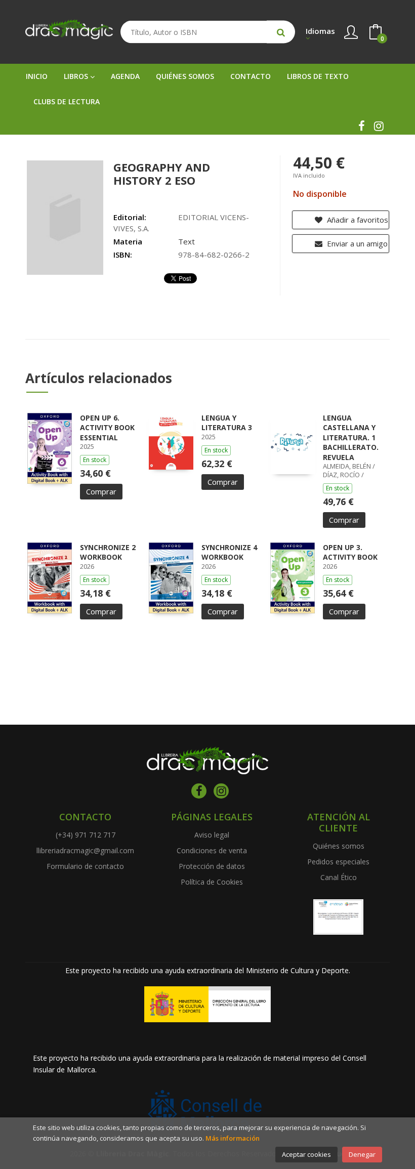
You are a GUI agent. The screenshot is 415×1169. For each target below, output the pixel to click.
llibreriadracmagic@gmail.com (85, 850)
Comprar (101, 491)
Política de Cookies (212, 882)
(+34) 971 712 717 (85, 835)
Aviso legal (211, 835)
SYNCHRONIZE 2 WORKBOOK (108, 552)
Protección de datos (212, 866)
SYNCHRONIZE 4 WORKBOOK (229, 552)
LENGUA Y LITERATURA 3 (226, 423)
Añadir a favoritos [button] (356, 220)
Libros (77, 76)
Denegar (362, 1154)
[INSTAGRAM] (378, 126)
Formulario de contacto (85, 866)
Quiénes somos (338, 846)
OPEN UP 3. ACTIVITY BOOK (350, 552)
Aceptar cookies (306, 1154)
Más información (232, 1138)
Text (186, 241)
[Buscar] (281, 32)
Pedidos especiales (338, 861)
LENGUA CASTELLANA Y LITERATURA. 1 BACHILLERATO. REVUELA (351, 437)
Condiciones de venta (212, 850)
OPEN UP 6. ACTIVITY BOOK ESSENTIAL (107, 427)
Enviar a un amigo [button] (356, 243)
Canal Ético (338, 877)
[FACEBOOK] (361, 126)
